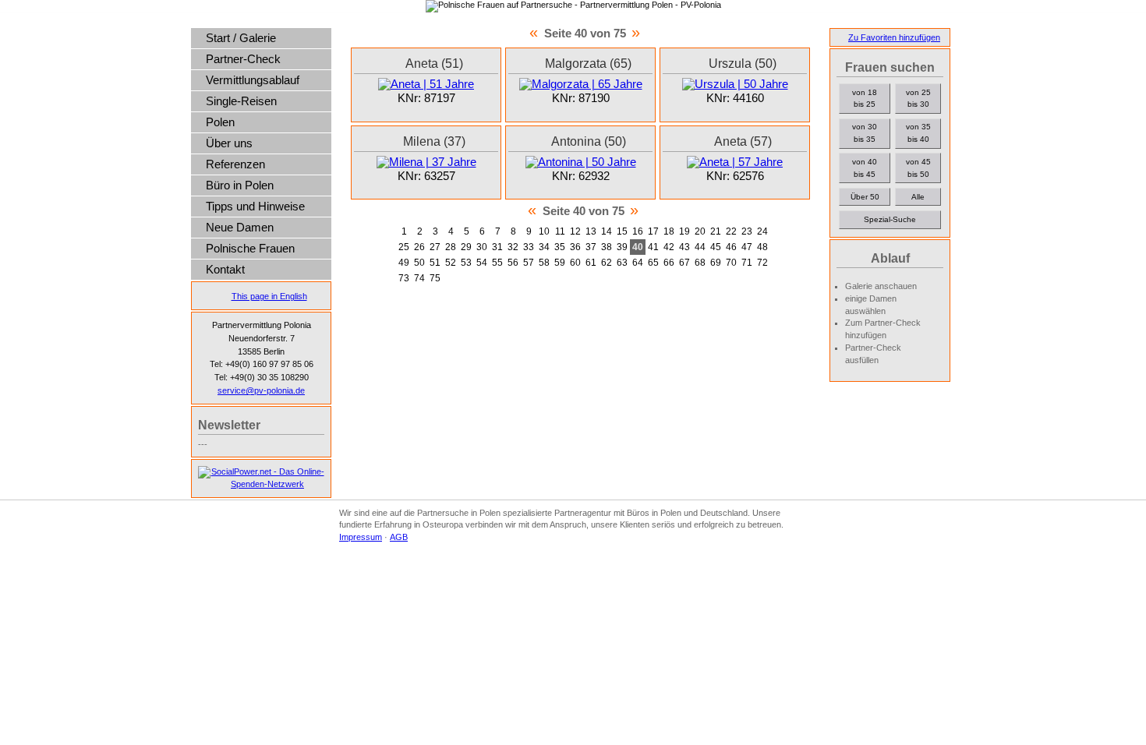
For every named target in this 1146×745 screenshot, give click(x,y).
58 (544, 262)
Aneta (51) (434, 63)
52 (450, 262)
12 (575, 231)
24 (762, 231)
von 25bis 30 (918, 98)
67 (684, 262)
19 (684, 231)
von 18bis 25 (864, 98)
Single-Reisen (241, 101)
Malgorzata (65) (588, 63)
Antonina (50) (588, 141)
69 (715, 262)
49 (403, 262)
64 (637, 262)
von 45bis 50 (918, 167)
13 (590, 231)
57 (528, 262)
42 (668, 247)
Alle (918, 196)
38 (606, 247)
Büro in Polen (240, 185)
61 (590, 262)
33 (528, 247)
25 (403, 247)
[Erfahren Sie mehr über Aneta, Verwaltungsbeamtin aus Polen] (426, 84)
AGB (399, 537)
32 (513, 247)
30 (481, 247)
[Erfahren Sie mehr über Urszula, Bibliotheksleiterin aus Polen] (735, 84)
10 (544, 231)
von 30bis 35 (864, 132)
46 (731, 247)
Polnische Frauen (250, 248)
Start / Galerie (241, 38)
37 (590, 247)
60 (575, 262)
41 (653, 247)
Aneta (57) (743, 141)
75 (435, 278)
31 (497, 247)
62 (606, 262)
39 (622, 247)
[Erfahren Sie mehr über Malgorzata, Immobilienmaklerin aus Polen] (580, 84)
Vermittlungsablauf (252, 80)
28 (450, 247)
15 (622, 231)
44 (700, 247)
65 (653, 262)
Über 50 (865, 196)
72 (762, 262)
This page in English (269, 296)
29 (466, 247)
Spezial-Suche (890, 219)
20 (700, 231)
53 (466, 262)
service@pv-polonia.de (261, 390)
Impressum (360, 537)
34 (544, 247)
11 (560, 231)
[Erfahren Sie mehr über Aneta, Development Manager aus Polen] (735, 162)
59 (559, 262)
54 (481, 262)
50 (419, 262)
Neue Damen (240, 227)
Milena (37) (434, 141)
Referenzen (235, 164)
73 (403, 278)
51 (435, 262)
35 (559, 247)
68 (700, 262)
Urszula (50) (742, 63)
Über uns (229, 143)
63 (622, 262)
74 (419, 278)
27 (435, 247)
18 (668, 231)
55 (497, 262)
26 (419, 247)
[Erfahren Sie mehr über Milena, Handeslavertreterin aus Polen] (426, 162)
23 (746, 231)
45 (715, 247)
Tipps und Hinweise (255, 206)
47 (746, 247)
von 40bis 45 (864, 167)
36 (575, 247)
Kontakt (225, 269)
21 (715, 231)
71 (746, 262)
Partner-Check (243, 59)
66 (668, 262)
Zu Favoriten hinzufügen (894, 37)
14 (606, 231)
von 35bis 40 (918, 132)
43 (684, 247)
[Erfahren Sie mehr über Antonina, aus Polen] (580, 162)
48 (762, 247)
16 (637, 231)
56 (513, 262)
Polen (220, 122)
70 (731, 262)
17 (653, 231)
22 (731, 231)
